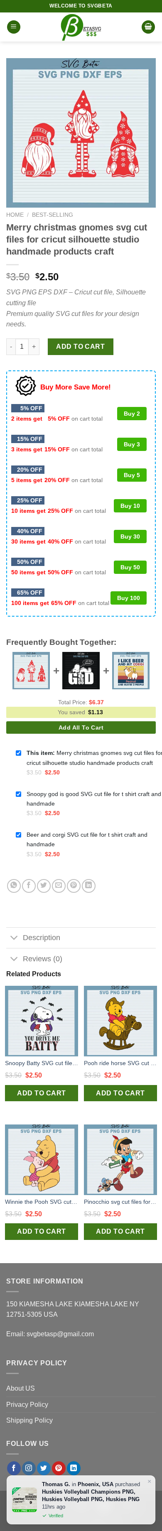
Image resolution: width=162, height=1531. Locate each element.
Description (41, 937)
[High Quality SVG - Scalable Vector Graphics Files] (81, 27)
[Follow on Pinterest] (59, 1468)
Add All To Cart (81, 727)
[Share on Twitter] (44, 886)
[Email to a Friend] (59, 886)
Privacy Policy (27, 1404)
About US (20, 1388)
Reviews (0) (42, 959)
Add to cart (80, 346)
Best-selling (52, 215)
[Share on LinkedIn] (89, 886)
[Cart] (148, 27)
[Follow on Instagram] (29, 1468)
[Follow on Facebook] (14, 1468)
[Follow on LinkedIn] (74, 1468)
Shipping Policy (29, 1420)
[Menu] (13, 27)
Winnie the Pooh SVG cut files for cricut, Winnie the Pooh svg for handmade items (41, 1201)
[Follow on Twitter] (44, 1468)
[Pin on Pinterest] (74, 886)
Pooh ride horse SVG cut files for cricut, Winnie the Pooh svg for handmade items (120, 1063)
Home (15, 215)
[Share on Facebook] (29, 886)
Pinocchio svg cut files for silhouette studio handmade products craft (120, 1201)
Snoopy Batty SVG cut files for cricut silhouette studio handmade (41, 1063)
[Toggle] (14, 939)
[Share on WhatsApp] (14, 886)
